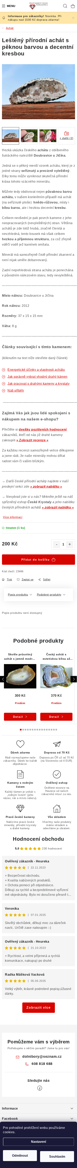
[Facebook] (39, 1088)
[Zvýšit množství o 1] (69, 544)
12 (49, 729)
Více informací (12, 517)
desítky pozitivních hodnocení (43, 429)
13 (51, 729)
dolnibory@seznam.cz (42, 1057)
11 (47, 729)
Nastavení (38, 1141)
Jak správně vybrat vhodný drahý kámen (38, 376)
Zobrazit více (38, 1007)
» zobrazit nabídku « (46, 486)
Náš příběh (16, 390)
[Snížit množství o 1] (56, 544)
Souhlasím (57, 1156)
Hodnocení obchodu (38, 839)
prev (3, 679)
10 (44, 729)
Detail (18, 716)
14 (54, 729)
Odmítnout (20, 1155)
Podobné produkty (49, 594)
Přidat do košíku (35, 559)
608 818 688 (42, 1064)
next (73, 679)
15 (56, 729)
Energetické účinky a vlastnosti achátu (36, 369)
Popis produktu (18, 594)
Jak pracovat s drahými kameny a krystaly (38, 383)
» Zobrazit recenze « (32, 440)
